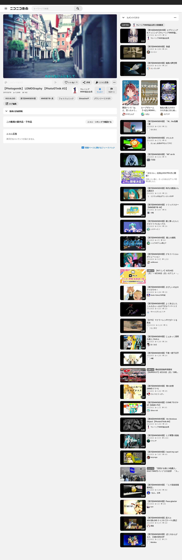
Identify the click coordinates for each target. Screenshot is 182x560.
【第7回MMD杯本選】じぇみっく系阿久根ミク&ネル (163, 337)
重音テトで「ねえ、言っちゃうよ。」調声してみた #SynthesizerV (130, 108)
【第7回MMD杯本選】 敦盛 (158, 46)
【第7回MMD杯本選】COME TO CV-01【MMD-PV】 (163, 403)
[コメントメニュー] (175, 17)
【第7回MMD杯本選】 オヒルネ (160, 138)
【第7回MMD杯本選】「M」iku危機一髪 (162, 122)
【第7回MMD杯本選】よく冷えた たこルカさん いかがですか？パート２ (162, 304)
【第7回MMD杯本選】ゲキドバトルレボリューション (163, 255)
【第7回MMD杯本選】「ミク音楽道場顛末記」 (163, 486)
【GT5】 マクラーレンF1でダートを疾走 (162, 321)
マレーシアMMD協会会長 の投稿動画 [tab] (149, 25)
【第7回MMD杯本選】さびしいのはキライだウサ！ (163, 288)
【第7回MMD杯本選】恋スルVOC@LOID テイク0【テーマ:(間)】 (162, 519)
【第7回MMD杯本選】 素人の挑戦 (161, 237)
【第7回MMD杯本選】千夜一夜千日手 (163, 353)
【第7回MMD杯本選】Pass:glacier (162, 501)
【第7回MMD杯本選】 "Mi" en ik (161, 154)
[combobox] (52, 8)
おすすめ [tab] (125, 25)
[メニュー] (114, 82)
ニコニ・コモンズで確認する (99, 122)
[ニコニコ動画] (19, 8)
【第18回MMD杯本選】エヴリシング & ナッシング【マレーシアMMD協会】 (162, 31)
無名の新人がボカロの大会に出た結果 (167, 108)
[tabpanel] (149, 288)
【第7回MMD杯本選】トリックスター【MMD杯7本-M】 (163, 205)
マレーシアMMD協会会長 (86, 90)
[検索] (78, 8)
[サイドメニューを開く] (6, 8)
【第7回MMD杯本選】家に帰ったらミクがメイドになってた (163, 222)
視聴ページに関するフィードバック (100, 199)
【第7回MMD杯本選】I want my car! (162, 452)
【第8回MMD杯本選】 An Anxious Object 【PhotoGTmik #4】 (162, 420)
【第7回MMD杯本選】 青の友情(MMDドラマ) (160, 387)
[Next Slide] (112, 174)
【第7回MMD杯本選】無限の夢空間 (162, 63)
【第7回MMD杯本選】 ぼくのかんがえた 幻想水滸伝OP (162, 535)
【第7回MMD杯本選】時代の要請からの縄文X (163, 189)
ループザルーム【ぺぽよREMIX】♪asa (148, 108)
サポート (111, 92)
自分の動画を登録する (21, 149)
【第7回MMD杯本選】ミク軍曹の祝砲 (163, 435)
